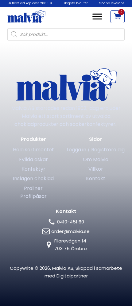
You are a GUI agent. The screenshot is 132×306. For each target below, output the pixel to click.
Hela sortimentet (33, 149)
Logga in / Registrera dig (96, 149)
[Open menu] (97, 16)
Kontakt (95, 178)
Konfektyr (33, 168)
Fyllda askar (33, 159)
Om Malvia (95, 159)
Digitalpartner (72, 276)
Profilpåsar (33, 196)
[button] (117, 16)
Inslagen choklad (33, 178)
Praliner (33, 188)
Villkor (95, 168)
